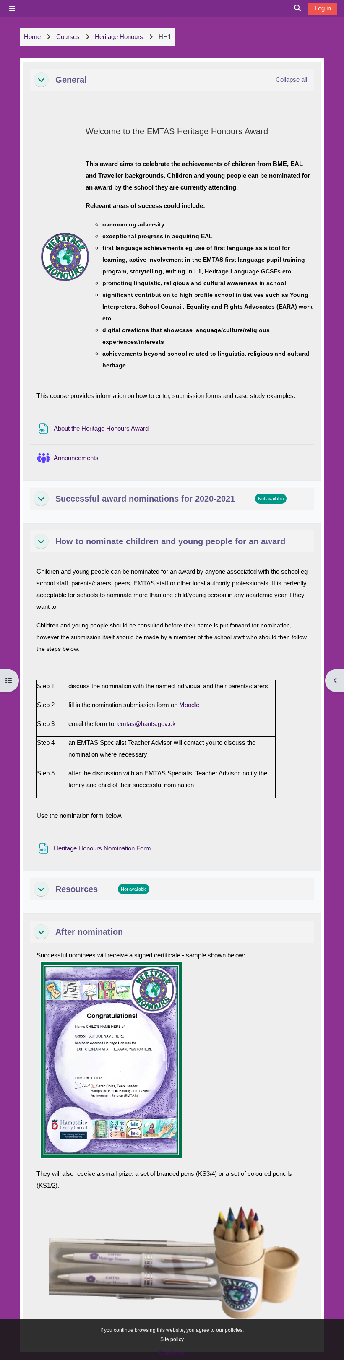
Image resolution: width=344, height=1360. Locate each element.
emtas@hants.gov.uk (146, 723)
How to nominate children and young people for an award (170, 541)
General (71, 79)
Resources (76, 889)
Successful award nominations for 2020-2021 (145, 498)
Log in (323, 8)
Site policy (172, 1339)
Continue (172, 1352)
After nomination (89, 931)
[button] (41, 79)
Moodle (189, 704)
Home (32, 36)
